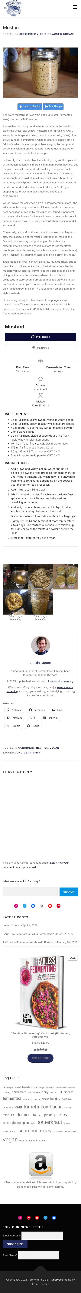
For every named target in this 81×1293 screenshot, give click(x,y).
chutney (6, 1092)
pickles (60, 1114)
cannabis (50, 1087)
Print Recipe (55, 106)
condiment (23, 752)
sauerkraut (50, 1122)
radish (33, 1123)
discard (68, 1092)
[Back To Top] (40, 1271)
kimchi (31, 1107)
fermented (12, 1098)
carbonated (61, 1087)
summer (70, 1131)
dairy (45, 1092)
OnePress (57, 1279)
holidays (67, 1098)
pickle (48, 1115)
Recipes (42, 748)
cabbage (39, 1087)
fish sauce (35, 1099)
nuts (40, 1115)
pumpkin (23, 1122)
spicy (37, 752)
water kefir (31, 1140)
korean (67, 1108)
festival (26, 1099)
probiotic (9, 1123)
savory (67, 1123)
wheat (42, 1140)
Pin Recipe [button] (42, 347)
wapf (21, 1140)
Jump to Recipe (31, 106)
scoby (5, 1132)
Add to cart (40, 1058)
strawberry (58, 1132)
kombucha (52, 1106)
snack (13, 1131)
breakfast (27, 1087)
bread (18, 1087)
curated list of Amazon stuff (38, 1182)
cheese (71, 1087)
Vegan (54, 748)
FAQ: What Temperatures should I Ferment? (29, 942)
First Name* (10, 1255)
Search (68, 891)
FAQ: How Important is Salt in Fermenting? (28, 933)
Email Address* (12, 1235)
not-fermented (23, 1114)
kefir (18, 1107)
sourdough (29, 1131)
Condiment (26, 748)
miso (6, 1115)
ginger (45, 1099)
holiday (55, 1098)
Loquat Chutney (12, 925)
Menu (75, 6)
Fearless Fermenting (60, 681)
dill (60, 1092)
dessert (53, 1092)
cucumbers (34, 1092)
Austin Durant (63, 34)
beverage (8, 1087)
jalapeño (8, 1107)
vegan (10, 1139)
